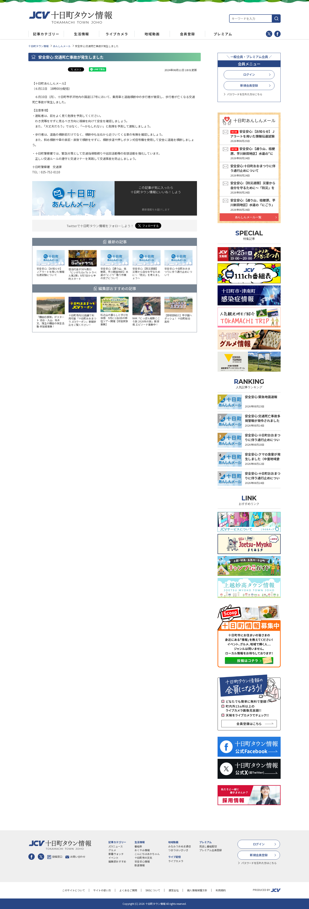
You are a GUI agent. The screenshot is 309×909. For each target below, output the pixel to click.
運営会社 (174, 890)
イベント (113, 857)
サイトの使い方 (102, 890)
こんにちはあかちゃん (147, 854)
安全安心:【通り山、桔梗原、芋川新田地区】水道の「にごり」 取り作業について (252, 205)
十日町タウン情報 (38, 46)
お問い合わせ (77, 856)
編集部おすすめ (117, 861)
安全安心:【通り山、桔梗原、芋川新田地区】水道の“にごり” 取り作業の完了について (252, 153)
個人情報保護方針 (197, 890)
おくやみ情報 (142, 850)
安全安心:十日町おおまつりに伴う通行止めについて (252, 168)
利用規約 (221, 890)
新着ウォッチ (116, 854)
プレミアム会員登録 (210, 850)
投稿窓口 (57, 856)
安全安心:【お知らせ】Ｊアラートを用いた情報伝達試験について (252, 136)
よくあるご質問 (128, 890)
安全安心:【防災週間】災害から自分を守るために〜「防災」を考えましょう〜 (252, 188)
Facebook (277, 34)
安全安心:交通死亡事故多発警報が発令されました (262, 418)
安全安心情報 (142, 861)
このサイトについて (73, 890)
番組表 (138, 846)
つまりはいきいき (178, 850)
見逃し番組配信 (208, 846)
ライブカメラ (175, 861)
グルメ (112, 850)
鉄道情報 (140, 865)
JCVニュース (115, 846)
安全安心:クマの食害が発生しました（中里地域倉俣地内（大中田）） (262, 459)
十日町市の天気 (143, 857)
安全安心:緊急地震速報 (261, 397)
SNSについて (152, 890)
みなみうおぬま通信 (179, 846)
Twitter (269, 34)
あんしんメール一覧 (248, 217)
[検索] (276, 18)
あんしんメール (62, 46)
